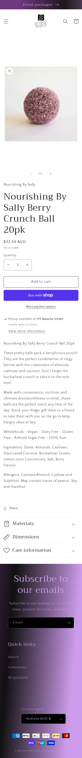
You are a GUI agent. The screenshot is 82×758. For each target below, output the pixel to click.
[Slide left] (31, 173)
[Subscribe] (68, 622)
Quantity (10, 255)
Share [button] (13, 508)
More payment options (41, 306)
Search (13, 657)
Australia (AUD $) (38, 718)
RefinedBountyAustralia (34, 751)
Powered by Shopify (57, 751)
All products (18, 677)
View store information (26, 331)
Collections (17, 667)
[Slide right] (50, 173)
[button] (6, 21)
